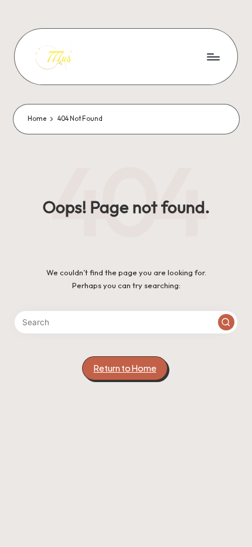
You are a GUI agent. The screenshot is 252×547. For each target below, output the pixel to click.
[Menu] (213, 56)
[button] (226, 322)
